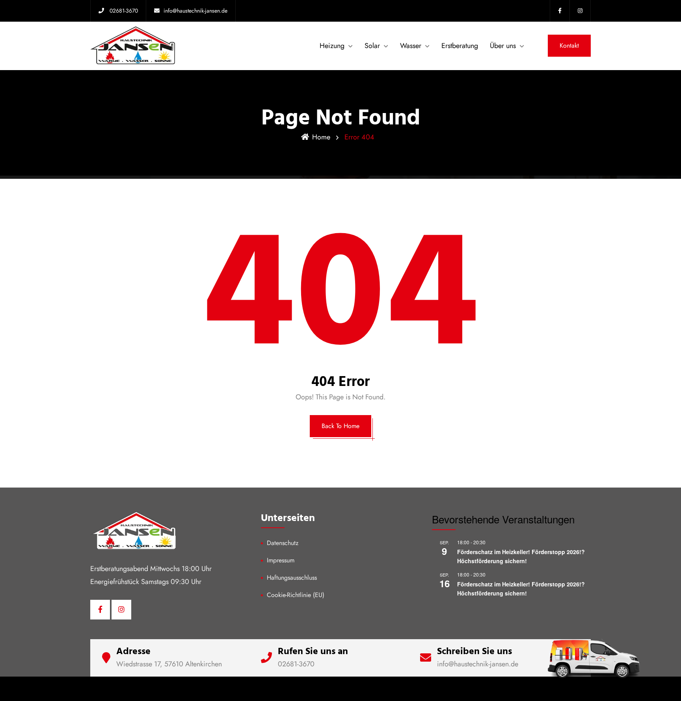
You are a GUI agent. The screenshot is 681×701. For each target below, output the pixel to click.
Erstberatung (459, 46)
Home (321, 137)
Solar (372, 46)
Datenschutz (282, 542)
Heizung (332, 46)
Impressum (280, 560)
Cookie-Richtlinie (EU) (295, 594)
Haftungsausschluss (292, 577)
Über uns (503, 46)
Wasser (410, 46)
